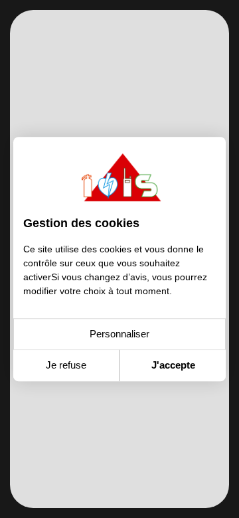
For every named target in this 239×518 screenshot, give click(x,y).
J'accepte (173, 365)
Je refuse (66, 365)
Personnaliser (119, 333)
